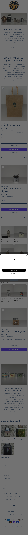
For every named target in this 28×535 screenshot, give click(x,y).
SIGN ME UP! (14, 270)
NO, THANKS (14, 273)
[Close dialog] (26, 255)
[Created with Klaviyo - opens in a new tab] (14, 280)
